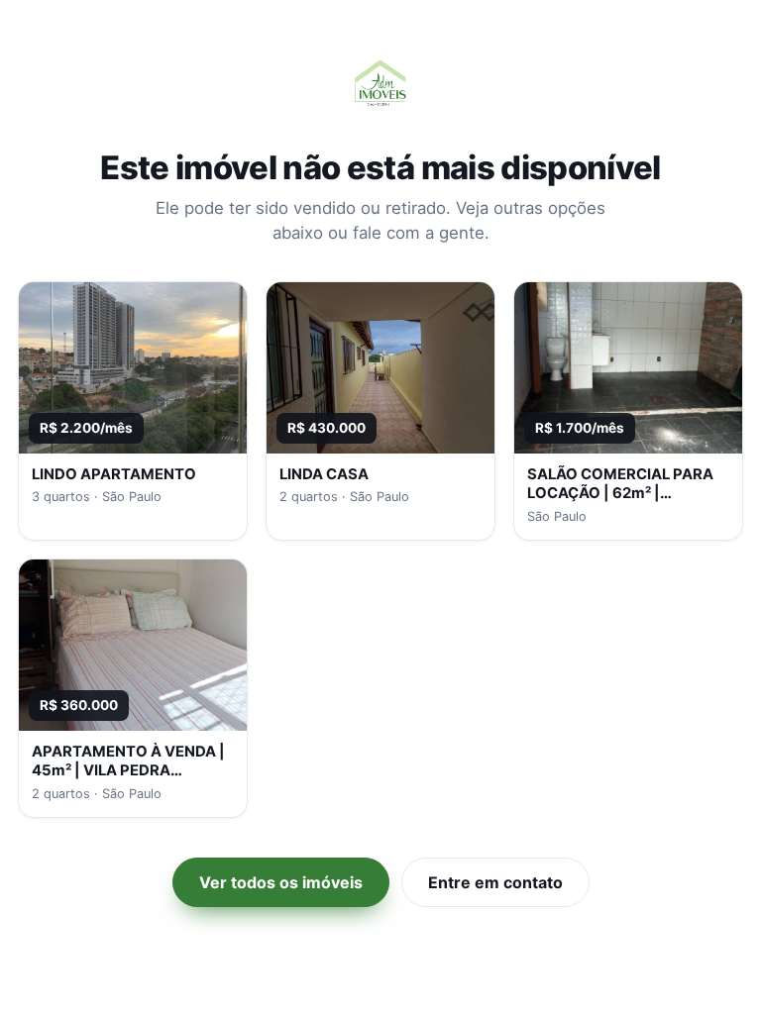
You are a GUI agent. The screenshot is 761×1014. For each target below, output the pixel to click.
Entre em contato (495, 882)
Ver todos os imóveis (281, 882)
